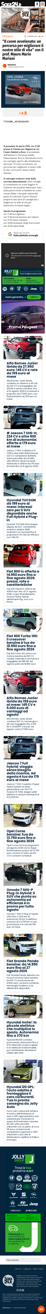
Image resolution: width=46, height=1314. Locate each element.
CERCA (34, 297)
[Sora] (12, 6)
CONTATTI (18, 1269)
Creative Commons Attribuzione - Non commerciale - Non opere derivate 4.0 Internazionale (29, 1284)
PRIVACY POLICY (38, 1269)
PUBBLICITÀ (27, 1269)
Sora (41, 1309)
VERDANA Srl (6, 1308)
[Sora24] (8, 1286)
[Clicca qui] (23, 255)
